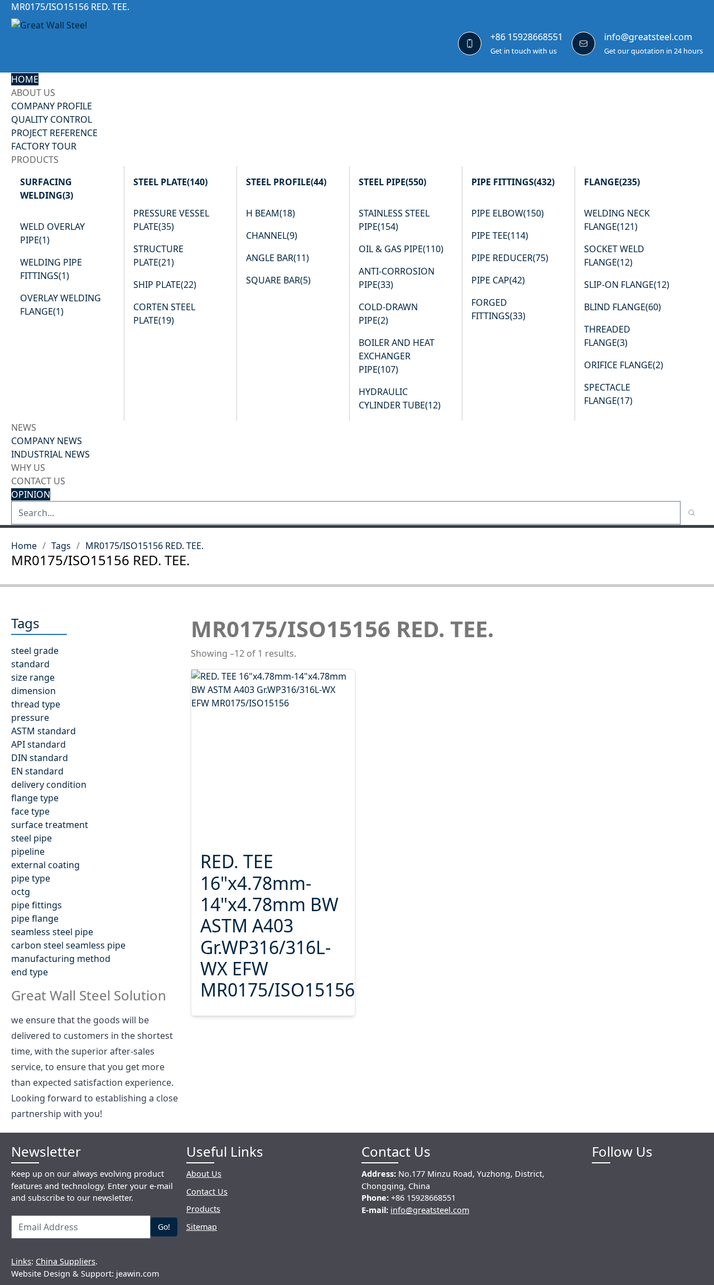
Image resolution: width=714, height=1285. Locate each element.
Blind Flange (622, 307)
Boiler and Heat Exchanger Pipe (397, 356)
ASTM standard (43, 731)
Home (24, 546)
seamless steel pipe (52, 932)
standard (30, 664)
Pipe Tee (499, 235)
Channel (271, 235)
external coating (45, 865)
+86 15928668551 (526, 37)
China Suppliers (65, 1261)
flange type (35, 798)
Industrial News (50, 454)
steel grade (35, 650)
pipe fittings (36, 905)
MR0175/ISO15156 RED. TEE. (144, 546)
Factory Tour (43, 146)
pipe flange (35, 918)
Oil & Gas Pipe (401, 249)
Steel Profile (286, 182)
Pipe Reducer (509, 258)
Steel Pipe (392, 182)
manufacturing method (60, 958)
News (23, 427)
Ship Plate (164, 284)
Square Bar (278, 280)
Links (21, 1261)
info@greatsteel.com (648, 37)
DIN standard (39, 758)
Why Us (28, 467)
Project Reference (54, 133)
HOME (24, 79)
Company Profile (51, 106)
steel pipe (31, 838)
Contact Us (38, 481)
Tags (61, 546)
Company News (46, 441)
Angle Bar (277, 258)
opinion (30, 494)
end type (29, 972)
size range (33, 677)
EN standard (37, 771)
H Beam (270, 213)
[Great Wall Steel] (78, 43)
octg (20, 891)
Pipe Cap (498, 280)
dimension (33, 691)
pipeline (28, 851)
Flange (612, 182)
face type (30, 811)
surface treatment (49, 825)
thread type (35, 704)
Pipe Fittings (512, 182)
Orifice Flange (623, 365)
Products (35, 159)
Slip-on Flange (626, 284)
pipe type (30, 878)
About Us (33, 92)
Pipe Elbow (507, 213)
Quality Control (51, 119)
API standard (38, 744)
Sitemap (201, 1226)
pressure (30, 717)
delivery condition (48, 784)
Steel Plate (170, 182)
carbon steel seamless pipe (68, 945)
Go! (164, 1226)
